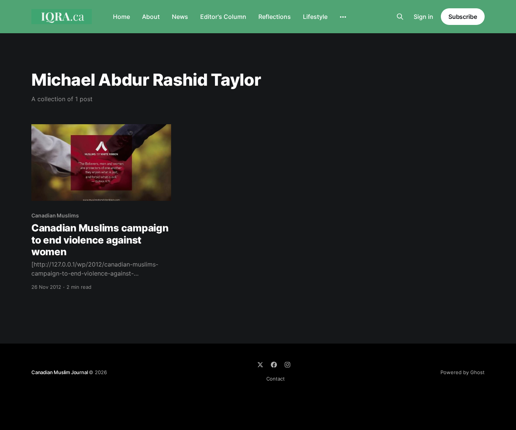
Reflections (274, 16)
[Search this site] (400, 17)
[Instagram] (287, 365)
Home (121, 16)
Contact (275, 379)
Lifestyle (315, 16)
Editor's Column (223, 16)
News (180, 16)
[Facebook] (274, 365)
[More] (343, 17)
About (151, 16)
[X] (260, 365)
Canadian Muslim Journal (60, 372)
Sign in (423, 16)
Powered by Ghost (462, 372)
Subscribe (462, 16)
